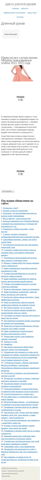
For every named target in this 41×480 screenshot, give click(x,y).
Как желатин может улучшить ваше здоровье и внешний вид (16, 384)
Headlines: (8, 344)
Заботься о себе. (11, 341)
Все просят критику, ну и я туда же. (18, 307)
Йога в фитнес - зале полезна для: (17, 218)
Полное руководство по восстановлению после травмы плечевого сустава (19, 358)
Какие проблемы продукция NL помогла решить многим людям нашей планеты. (18, 280)
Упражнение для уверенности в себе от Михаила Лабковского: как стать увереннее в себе (19, 452)
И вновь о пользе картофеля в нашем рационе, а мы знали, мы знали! (18, 426)
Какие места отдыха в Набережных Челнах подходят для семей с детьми (20, 327)
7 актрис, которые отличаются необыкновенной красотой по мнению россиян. (20, 235)
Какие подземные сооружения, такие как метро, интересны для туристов (19, 293)
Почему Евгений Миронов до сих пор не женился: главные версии (19, 274)
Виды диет (32, 12)
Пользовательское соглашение (16, 470)
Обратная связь (6, 476)
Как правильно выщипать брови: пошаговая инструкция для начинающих (20, 322)
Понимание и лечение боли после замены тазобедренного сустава (19, 408)
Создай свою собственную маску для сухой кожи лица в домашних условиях (20, 442)
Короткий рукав (11, 34)
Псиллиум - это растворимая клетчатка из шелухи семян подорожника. (19, 214)
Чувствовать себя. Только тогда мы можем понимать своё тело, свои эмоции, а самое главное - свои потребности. (20, 415)
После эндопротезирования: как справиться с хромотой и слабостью (20, 421)
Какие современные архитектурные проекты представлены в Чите (17, 332)
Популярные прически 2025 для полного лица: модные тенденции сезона (19, 259)
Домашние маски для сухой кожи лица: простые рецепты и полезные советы (18, 437)
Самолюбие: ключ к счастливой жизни (19, 446)
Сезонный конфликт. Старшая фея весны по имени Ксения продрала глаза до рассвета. (20, 390)
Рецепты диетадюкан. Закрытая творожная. (22, 289)
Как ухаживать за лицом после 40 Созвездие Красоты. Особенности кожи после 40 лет (19, 460)
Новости (24, 8)
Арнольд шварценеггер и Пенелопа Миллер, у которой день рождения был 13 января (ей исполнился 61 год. (20, 224)
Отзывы (20, 17)
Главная (15, 8)
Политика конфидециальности (10, 473)
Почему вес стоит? (10, 208)
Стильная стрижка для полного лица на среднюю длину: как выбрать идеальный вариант (18, 252)
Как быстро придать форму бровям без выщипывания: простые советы (18, 311)
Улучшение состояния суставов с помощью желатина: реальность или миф (20, 379)
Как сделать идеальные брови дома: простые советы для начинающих (17, 348)
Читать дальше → (7, 191)
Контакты (4, 470)
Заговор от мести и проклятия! (15, 210)
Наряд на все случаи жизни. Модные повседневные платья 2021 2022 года (19, 60)
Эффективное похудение (14, 12)
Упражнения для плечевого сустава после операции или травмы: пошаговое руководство (20, 353)
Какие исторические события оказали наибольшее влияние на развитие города (18, 303)
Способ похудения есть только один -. (19, 394)
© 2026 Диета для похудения (9, 468)
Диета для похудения (20, 4)
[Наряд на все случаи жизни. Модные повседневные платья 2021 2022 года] (20, 73)
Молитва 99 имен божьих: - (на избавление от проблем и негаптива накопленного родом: (20, 403)
